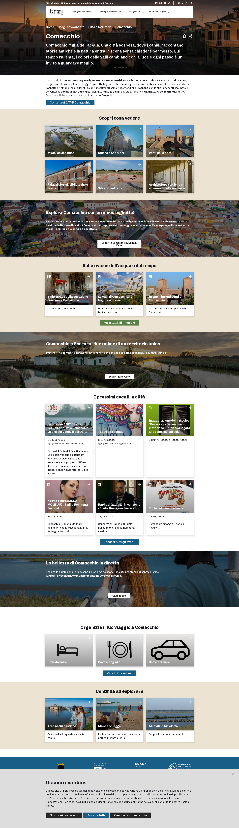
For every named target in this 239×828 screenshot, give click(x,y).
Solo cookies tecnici (64, 815)
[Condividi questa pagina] (190, 36)
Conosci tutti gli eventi (119, 542)
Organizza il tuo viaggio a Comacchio (119, 627)
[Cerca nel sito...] (191, 3)
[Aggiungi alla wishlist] (184, 36)
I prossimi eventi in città (119, 397)
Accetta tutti (96, 815)
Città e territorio (100, 27)
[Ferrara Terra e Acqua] (58, 12)
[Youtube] (165, 3)
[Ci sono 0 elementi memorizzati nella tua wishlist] (186, 3)
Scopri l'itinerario (119, 376)
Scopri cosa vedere (119, 118)
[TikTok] (169, 3)
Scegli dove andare (71, 27)
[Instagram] (161, 3)
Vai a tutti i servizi (119, 673)
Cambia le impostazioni (130, 815)
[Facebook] (157, 3)
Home (50, 27)
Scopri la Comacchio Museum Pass (119, 244)
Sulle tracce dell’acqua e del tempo (119, 265)
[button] (180, 3)
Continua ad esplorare (119, 691)
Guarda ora (119, 595)
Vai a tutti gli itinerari (119, 323)
